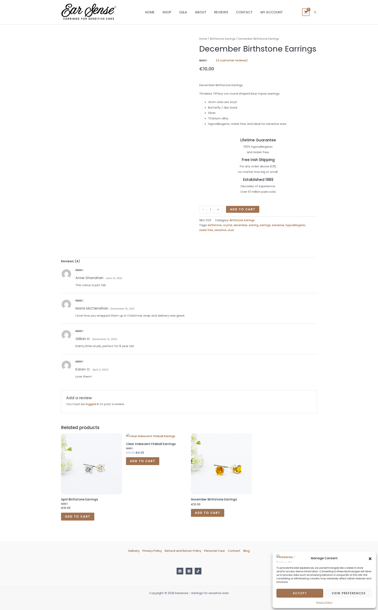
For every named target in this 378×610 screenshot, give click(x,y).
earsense (278, 225)
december (240, 225)
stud (231, 230)
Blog (246, 551)
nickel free (206, 230)
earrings (265, 225)
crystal (227, 225)
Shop (166, 12)
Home (150, 12)
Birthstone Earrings (222, 39)
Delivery (134, 551)
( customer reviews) (232, 60)
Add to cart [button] (77, 516)
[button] (370, 558)
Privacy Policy (324, 602)
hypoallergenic (295, 225)
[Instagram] (189, 571)
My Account (271, 12)
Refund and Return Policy (183, 551)
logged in (92, 404)
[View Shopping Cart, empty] (305, 12)
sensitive (220, 230)
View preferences (349, 593)
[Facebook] (180, 571)
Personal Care (214, 551)
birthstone (215, 225)
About (200, 12)
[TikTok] (198, 571)
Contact (244, 12)
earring (253, 225)
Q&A (183, 12)
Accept (300, 593)
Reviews (221, 12)
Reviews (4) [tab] (70, 261)
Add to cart (242, 209)
